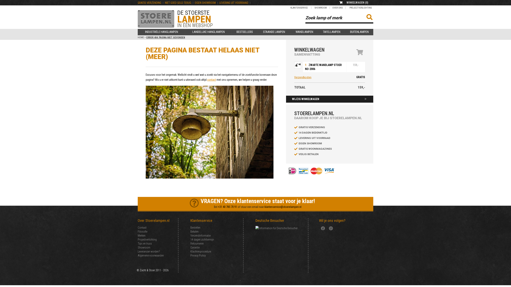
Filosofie (142, 231)
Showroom (320, 7)
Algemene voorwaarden (151, 255)
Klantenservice (299, 7)
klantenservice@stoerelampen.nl (282, 206)
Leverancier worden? (149, 251)
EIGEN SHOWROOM (205, 2)
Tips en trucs (145, 243)
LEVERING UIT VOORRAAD (233, 2)
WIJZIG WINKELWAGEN (305, 99)
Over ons (337, 7)
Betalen (194, 231)
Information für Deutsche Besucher (278, 228)
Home (141, 37)
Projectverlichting (361, 7)
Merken (142, 235)
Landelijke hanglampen (208, 32)
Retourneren (197, 243)
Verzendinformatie (200, 235)
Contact (142, 227)
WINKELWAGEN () (357, 2)
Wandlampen (304, 32)
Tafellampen (331, 32)
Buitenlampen (359, 32)
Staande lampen (274, 32)
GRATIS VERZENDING (149, 2)
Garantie (195, 247)
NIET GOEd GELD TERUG (178, 2)
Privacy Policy (198, 255)
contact (211, 79)
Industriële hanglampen (161, 32)
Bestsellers (245, 32)
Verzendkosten (302, 77)
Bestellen (195, 227)
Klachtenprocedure (200, 251)
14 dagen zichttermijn (202, 239)
